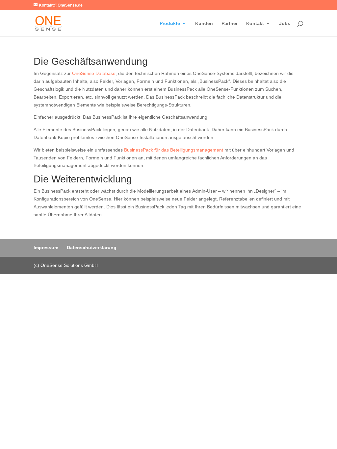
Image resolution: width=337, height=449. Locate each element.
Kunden (204, 23)
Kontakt (255, 23)
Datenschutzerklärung (92, 247)
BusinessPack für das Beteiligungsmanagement (173, 150)
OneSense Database (94, 73)
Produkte (170, 23)
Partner (229, 23)
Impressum (46, 247)
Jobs (284, 23)
